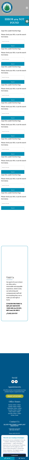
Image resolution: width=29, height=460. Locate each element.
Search (13, 208)
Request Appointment (15, 396)
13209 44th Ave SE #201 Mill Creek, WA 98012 (15, 427)
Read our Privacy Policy (13, 451)
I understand (14, 455)
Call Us (8, 458)
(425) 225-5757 (12, 313)
